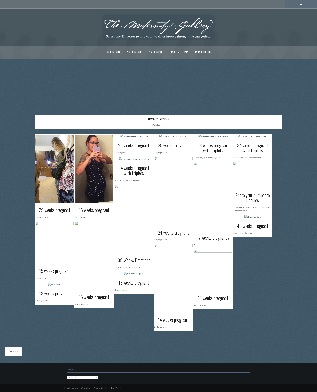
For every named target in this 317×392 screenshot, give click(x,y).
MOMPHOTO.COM (203, 52)
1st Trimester (113, 52)
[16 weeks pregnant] (94, 168)
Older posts (14, 351)
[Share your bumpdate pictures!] (252, 175)
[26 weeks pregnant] (134, 136)
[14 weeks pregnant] (173, 278)
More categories (180, 52)
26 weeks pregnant (133, 145)
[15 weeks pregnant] (94, 255)
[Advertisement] (158, 84)
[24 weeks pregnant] (173, 191)
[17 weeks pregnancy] (213, 196)
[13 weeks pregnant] (133, 273)
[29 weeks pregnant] (54, 168)
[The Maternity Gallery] (158, 27)
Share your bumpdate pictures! (252, 198)
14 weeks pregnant (173, 319)
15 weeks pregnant (94, 297)
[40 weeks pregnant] (252, 216)
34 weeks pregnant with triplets (213, 148)
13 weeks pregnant (134, 282)
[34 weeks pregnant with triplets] (213, 136)
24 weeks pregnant (173, 232)
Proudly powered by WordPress (78, 388)
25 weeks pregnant (173, 145)
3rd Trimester (156, 52)
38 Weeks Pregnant (134, 260)
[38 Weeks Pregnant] (134, 218)
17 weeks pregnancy (213, 237)
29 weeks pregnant (54, 210)
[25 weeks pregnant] (173, 136)
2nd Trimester (134, 52)
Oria (103, 388)
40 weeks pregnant (252, 225)
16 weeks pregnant (94, 210)
